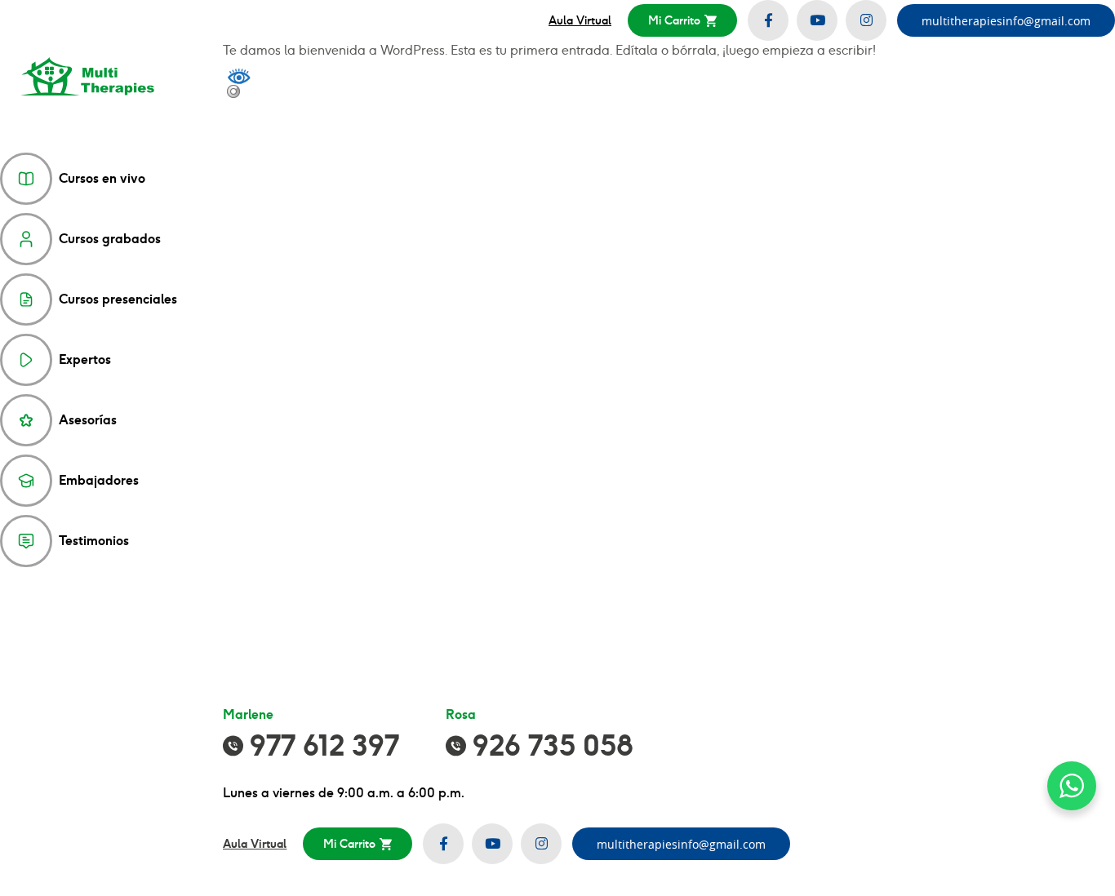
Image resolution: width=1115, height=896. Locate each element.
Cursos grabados (110, 238)
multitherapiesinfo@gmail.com (1006, 21)
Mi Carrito (674, 20)
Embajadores (99, 480)
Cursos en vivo (102, 178)
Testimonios (94, 540)
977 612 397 (324, 746)
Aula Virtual (580, 20)
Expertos (85, 359)
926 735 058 (553, 746)
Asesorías (88, 419)
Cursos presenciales (118, 299)
